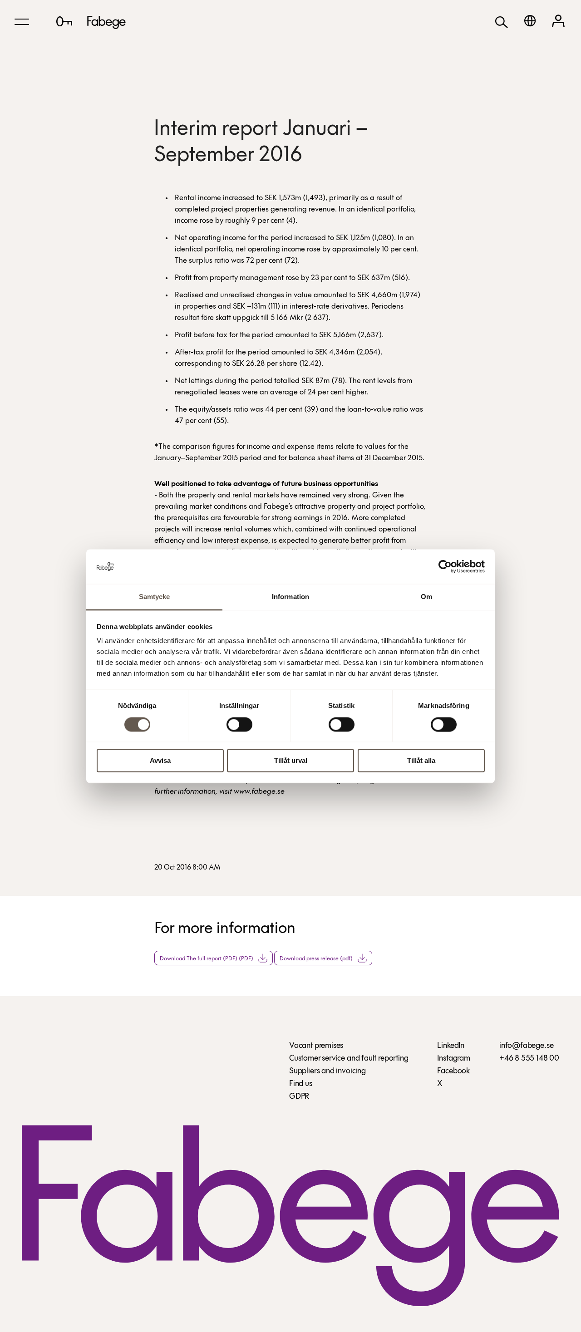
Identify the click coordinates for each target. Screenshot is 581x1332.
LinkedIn (450, 1046)
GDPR (299, 1097)
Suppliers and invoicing (327, 1071)
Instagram (453, 1059)
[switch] (239, 724)
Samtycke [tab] (154, 597)
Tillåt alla (421, 761)
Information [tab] (290, 597)
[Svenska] (529, 20)
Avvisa (160, 761)
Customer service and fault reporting (349, 1059)
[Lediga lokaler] (64, 21)
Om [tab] (426, 597)
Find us (300, 1084)
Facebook (453, 1071)
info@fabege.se (526, 1046)
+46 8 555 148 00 (529, 1059)
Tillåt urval (290, 761)
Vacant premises (316, 1046)
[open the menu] (22, 22)
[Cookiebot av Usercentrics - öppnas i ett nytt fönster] (445, 566)
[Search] (501, 22)
